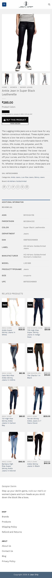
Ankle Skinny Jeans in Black (33, 465)
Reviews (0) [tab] (7, 207)
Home (4, 87)
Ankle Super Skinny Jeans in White (8, 332)
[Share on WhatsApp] (4, 187)
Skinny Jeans (26, 87)
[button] (4, 4)
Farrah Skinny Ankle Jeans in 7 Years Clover (34, 421)
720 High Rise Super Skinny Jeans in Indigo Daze (33, 333)
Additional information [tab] (13, 202)
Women (13, 87)
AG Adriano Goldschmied (17, 181)
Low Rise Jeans (27, 177)
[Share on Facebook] (9, 187)
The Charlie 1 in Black (33, 376)
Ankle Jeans (15, 177)
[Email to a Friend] (18, 187)
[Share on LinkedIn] (27, 187)
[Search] (49, 4)
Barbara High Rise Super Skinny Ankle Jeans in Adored (9, 467)
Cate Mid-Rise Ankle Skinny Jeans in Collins (8, 377)
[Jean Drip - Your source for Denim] (26, 4)
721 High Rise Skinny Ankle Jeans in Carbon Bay (9, 422)
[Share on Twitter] (13, 187)
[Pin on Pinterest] (22, 187)
